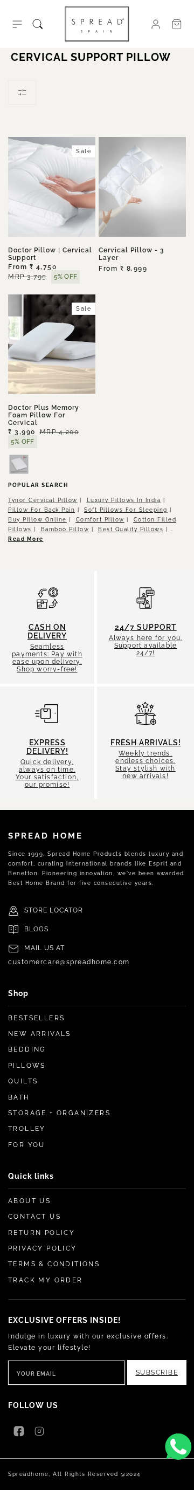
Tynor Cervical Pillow (43, 500)
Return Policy (41, 1233)
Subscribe (157, 1372)
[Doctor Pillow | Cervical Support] (51, 187)
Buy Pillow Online (37, 520)
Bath (19, 1097)
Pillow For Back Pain (41, 510)
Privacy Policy (42, 1248)
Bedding (27, 1049)
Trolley (27, 1128)
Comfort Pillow (100, 520)
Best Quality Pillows (130, 529)
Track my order (45, 1280)
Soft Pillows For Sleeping (126, 510)
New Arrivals (39, 1034)
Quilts (23, 1081)
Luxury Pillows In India (124, 500)
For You (26, 1145)
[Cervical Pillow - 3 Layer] (142, 187)
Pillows (27, 1065)
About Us (29, 1201)
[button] (17, 24)
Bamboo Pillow (65, 529)
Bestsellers (36, 1018)
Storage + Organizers (59, 1113)
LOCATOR (66, 910)
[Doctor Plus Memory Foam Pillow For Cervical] (51, 344)
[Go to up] (180, 1476)
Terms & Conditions (54, 1264)
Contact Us (34, 1216)
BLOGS (36, 929)
